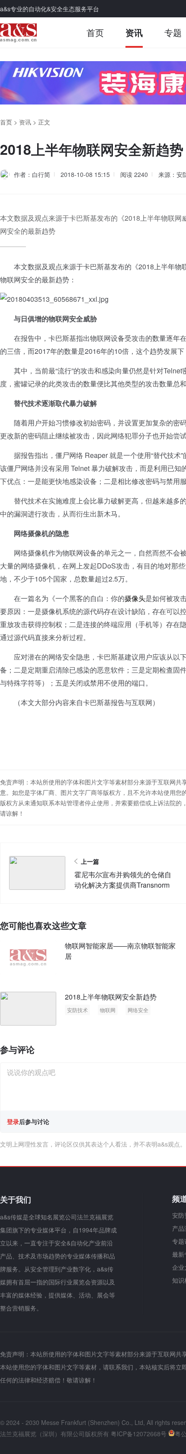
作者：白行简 (32, 174)
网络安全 (138, 1009)
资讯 (134, 32)
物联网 (107, 1009)
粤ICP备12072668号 (139, 1433)
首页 (95, 32)
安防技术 (77, 1009)
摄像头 (135, 598)
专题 (173, 32)
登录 (13, 1121)
